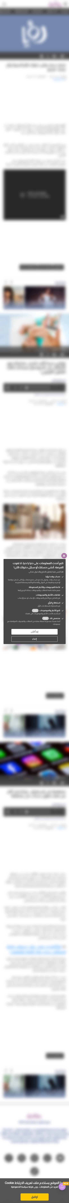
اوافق (34, 1197)
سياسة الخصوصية (19, 1187)
